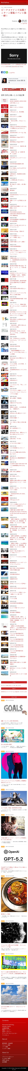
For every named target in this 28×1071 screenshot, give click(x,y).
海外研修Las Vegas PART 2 (17, 137)
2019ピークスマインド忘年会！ (18, 583)
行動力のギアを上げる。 (16, 403)
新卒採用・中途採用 (7, 1043)
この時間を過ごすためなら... (17, 180)
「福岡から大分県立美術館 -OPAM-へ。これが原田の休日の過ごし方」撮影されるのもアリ (18, 627)
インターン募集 (6, 1048)
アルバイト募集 (6, 1045)
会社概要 (4, 1062)
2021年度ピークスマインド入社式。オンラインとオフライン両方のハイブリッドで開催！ (18, 313)
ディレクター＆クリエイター (9, 1033)
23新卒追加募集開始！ (16, 246)
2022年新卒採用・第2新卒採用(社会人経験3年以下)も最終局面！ (18, 282)
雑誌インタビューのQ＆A (16, 107)
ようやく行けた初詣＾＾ (16, 443)
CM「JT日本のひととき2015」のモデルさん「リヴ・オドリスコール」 (18, 340)
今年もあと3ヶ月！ (15, 499)
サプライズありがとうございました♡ (11, 685)
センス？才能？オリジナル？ (17, 607)
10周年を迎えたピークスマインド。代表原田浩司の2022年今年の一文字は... (18, 259)
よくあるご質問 (6, 1058)
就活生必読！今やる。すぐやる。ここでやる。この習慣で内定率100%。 (18, 332)
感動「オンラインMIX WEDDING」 (10, 721)
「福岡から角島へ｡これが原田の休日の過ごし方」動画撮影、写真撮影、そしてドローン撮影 (18, 545)
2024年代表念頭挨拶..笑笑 (17, 163)
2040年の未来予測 (15, 346)
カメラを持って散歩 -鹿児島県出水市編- (11, 808)
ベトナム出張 (13, 598)
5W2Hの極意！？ (14, 418)
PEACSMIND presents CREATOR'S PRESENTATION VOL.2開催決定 (17, 213)
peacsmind (15, 66)
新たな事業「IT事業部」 (16, 398)
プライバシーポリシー (8, 1056)
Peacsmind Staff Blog (8, 1024)
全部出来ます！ (14, 380)
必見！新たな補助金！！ (16, 471)
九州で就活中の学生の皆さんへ (18, 288)
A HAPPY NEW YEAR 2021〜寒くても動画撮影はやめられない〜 (18, 465)
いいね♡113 (24, 23)
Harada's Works (6, 1026)
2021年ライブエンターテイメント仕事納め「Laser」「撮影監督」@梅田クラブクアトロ (18, 274)
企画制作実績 (5, 1028)
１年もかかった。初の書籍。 (17, 112)
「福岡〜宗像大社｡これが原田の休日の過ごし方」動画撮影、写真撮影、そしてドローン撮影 (18, 520)
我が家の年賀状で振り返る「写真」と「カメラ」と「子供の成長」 (18, 267)
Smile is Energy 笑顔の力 (17, 231)
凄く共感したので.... (15, 476)
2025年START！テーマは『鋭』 (18, 132)
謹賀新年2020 (13, 579)
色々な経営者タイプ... (15, 428)
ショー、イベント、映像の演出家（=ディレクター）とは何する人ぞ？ (18, 306)
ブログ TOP (14, 697)
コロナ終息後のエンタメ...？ (17, 448)
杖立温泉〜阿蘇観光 (15, 612)
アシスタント (5, 1035)
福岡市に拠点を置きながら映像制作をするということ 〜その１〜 (18, 482)
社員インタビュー (6, 1031)
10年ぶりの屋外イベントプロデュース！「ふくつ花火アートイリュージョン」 (18, 252)
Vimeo (21, 66)
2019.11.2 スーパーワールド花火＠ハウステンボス (14, 691)
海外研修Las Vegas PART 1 (17, 142)
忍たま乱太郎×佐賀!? (6, 744)
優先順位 (12, 190)
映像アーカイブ (6, 1030)
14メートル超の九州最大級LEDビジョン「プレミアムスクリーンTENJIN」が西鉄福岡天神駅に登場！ (13, 973)
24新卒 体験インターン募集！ (18, 241)
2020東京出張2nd (15, 574)
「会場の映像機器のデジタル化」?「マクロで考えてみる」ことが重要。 (18, 352)
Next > (14, 688)
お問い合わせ (5, 1060)
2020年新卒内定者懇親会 (16, 603)
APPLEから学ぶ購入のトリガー (18, 413)
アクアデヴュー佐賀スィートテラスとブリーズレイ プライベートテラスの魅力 (18, 392)
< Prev (14, 682)
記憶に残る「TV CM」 (16, 438)
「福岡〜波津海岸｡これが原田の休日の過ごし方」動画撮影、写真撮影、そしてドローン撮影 (18, 537)
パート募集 (5, 1046)
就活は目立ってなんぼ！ (16, 375)
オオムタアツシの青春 (15, 116)
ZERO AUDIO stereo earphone (18, 588)
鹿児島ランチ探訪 (5, 914)
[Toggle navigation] (25, 3)
